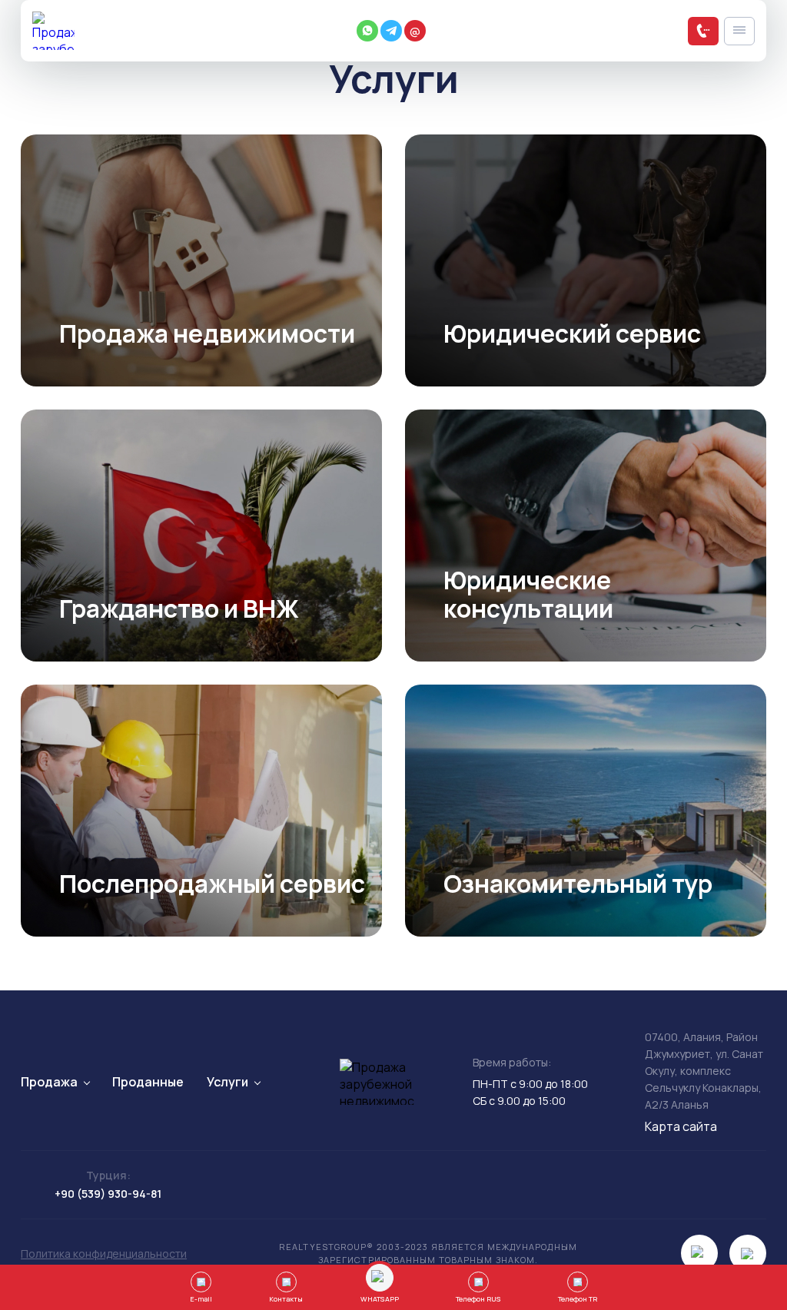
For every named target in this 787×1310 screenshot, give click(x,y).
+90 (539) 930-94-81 (108, 1193)
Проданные (148, 1081)
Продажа (49, 1081)
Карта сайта (681, 1126)
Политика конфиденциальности (104, 1253)
